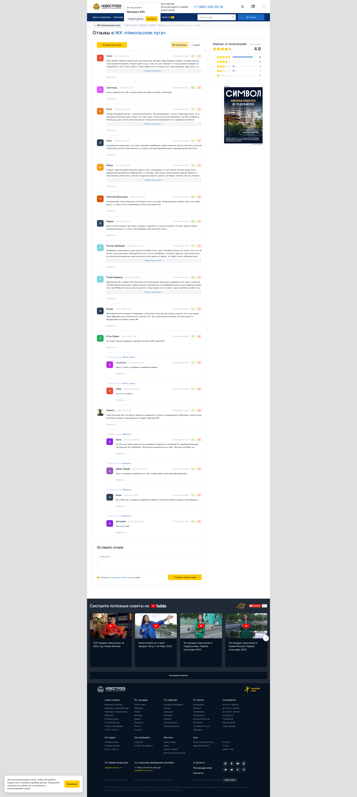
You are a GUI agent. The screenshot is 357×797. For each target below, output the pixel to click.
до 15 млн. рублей (231, 708)
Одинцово (138, 722)
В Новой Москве (112, 722)
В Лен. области (111, 730)
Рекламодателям (202, 767)
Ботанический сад (201, 719)
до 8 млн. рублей (230, 704)
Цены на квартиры (102, 17)
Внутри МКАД (229, 722)
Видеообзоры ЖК (201, 746)
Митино (167, 708)
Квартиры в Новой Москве (117, 708)
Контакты (198, 773)
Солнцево (168, 715)
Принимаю (72, 784)
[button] (266, 638)
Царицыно (168, 712)
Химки (137, 712)
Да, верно (151, 19)
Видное (137, 719)
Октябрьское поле (201, 726)
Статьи (226, 746)
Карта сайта (230, 780)
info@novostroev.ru (113, 767)
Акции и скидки (171, 749)
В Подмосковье (112, 719)
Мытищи (138, 715)
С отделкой (228, 719)
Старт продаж (229, 726)
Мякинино (197, 722)
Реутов (137, 726)
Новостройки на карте (203, 742)
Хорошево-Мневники (173, 704)
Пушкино (138, 730)
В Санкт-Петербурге (114, 726)
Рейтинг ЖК (228, 749)
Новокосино (198, 715)
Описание (118, 17)
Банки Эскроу (170, 742)
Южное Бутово (170, 722)
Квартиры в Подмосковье (116, 712)
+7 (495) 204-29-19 (208, 7)
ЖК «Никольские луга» (140, 32)
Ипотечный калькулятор (174, 753)
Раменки (197, 708)
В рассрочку (228, 715)
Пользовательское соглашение (207, 780)
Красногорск (140, 704)
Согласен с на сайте (120, 577)
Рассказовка (198, 712)
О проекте (199, 762)
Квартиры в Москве (113, 704)
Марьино (168, 719)
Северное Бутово (172, 726)
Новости (226, 742)
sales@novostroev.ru (143, 770)
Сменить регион (135, 19)
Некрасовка (198, 704)
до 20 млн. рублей (231, 712)
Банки (166, 746)
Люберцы (138, 708)
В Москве (109, 715)
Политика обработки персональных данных (154, 780)
